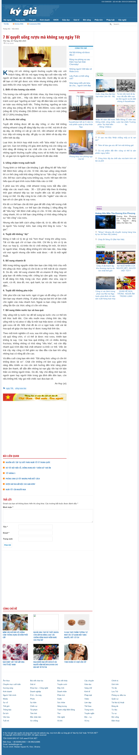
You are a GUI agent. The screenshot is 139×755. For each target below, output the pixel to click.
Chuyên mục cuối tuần (12, 684)
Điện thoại (115, 721)
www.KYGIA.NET (30, 738)
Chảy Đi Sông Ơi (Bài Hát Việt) (111, 239)
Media (5, 699)
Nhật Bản (101, 247)
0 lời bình (10, 43)
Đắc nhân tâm (35, 717)
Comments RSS (34, 24)
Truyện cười (62, 684)
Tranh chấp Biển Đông (66, 710)
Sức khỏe (15, 29)
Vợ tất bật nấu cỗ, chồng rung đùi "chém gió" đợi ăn (28, 467)
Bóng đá (115, 706)
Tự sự (114, 713)
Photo (32, 699)
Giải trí (76, 20)
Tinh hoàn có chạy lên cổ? (75, 662)
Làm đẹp (101, 133)
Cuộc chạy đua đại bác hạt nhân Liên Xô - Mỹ (105, 95)
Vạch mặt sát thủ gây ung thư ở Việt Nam (13, 663)
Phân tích (99, 20)
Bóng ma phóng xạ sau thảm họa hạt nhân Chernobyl (79, 61)
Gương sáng (8, 688)
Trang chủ (6, 29)
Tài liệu (6, 24)
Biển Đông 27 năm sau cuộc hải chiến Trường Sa (126, 121)
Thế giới (32, 20)
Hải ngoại (8, 20)
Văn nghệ (122, 20)
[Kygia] (23, 11)
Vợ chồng (34, 721)
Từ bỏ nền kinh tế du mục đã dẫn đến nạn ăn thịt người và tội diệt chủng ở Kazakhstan (126, 97)
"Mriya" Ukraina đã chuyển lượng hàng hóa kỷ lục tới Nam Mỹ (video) (115, 233)
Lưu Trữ (115, 692)
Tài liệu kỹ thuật (118, 703)
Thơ (59, 713)
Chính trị (115, 681)
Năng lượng (62, 706)
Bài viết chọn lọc (36, 681)
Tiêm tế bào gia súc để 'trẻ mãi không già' (116, 145)
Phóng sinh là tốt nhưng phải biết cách (23, 478)
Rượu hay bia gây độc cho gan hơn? (20, 484)
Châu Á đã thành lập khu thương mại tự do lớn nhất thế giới (105, 268)
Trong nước (20, 20)
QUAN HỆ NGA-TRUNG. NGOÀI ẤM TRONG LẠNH (126, 293)
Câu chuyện (89, 681)
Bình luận (8, 507)
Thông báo (7, 710)
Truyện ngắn (89, 713)
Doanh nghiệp (35, 692)
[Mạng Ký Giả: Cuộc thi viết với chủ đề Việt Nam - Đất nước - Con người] (35, 397)
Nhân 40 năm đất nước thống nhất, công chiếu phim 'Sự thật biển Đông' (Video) (105, 123)
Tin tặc (114, 688)
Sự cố (5, 703)
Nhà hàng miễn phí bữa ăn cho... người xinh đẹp (80, 84)
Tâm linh (33, 713)
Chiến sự (33, 706)
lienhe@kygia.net (15, 744)
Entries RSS (19, 24)
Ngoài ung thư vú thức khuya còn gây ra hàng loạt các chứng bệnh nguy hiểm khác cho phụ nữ (46, 636)
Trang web (8, 539)
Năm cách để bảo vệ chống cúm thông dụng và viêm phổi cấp (15, 635)
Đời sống (87, 20)
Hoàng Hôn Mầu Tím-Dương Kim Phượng (115, 213)
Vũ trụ (86, 721)
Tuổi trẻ (6, 721)
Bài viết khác (62, 681)
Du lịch (5, 713)
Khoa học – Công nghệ (39, 688)
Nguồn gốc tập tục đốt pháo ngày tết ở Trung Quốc (28, 462)
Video (99, 209)
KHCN (55, 20)
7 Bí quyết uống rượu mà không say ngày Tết (41, 37)
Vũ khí (59, 721)
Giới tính (115, 684)
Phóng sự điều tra (119, 695)
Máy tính (60, 688)
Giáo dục (66, 20)
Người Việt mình (9, 695)
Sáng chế (88, 688)
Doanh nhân (62, 692)
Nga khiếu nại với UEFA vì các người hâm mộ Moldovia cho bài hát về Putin (45, 664)
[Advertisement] (35, 433)
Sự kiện (33, 703)
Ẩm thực (6, 681)
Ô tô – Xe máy (36, 695)
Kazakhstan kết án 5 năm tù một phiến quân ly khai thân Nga (81, 124)
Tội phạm (33, 710)
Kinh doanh (45, 20)
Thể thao (87, 706)
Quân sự (115, 699)
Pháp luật (110, 20)
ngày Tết (9, 388)
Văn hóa (6, 717)
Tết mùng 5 (10, 473)
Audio (59, 699)
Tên (5, 527)
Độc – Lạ (87, 717)
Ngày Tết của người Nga (16, 489)
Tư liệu (100, 75)
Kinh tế (87, 692)
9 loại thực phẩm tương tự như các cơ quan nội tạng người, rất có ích (76, 635)
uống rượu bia (20, 388)
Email (6, 533)
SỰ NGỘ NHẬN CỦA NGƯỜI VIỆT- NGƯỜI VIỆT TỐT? (126, 268)
